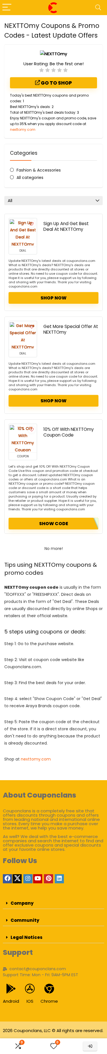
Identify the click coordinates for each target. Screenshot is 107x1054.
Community (25, 920)
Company (22, 903)
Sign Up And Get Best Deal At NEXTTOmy (66, 226)
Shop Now (53, 298)
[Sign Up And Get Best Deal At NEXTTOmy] (23, 232)
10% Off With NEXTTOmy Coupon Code (68, 432)
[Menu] (7, 7)
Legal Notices (27, 937)
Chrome (49, 1001)
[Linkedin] (59, 878)
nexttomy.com (22, 129)
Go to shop (56, 82)
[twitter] (17, 878)
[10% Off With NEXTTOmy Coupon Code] (23, 438)
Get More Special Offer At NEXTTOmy (70, 329)
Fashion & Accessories (39, 170)
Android (11, 1001)
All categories (30, 177)
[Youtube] (37, 878)
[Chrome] (49, 989)
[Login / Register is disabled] (90, 1046)
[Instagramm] (28, 878)
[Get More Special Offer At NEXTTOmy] (23, 335)
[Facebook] (7, 878)
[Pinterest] (48, 878)
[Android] (11, 989)
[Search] (98, 7)
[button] (53, 903)
